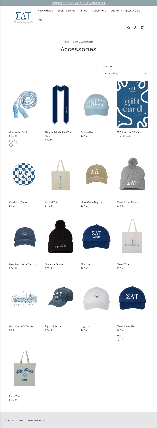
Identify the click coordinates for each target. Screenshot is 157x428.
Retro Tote (14, 396)
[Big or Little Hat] (60, 298)
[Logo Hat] (96, 298)
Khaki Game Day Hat (92, 202)
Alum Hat (86, 264)
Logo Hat (85, 326)
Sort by (107, 66)
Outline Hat (87, 132)
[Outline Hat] (96, 104)
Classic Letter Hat (126, 326)
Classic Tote (123, 264)
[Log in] (135, 27)
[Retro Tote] (24, 368)
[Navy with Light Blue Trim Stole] (60, 104)
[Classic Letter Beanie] (132, 174)
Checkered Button (18, 202)
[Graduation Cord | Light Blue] (11, 144)
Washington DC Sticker (21, 326)
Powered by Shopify (36, 420)
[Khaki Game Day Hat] (96, 174)
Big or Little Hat (53, 326)
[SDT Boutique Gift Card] (132, 104)
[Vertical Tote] (60, 174)
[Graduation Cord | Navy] (16, 144)
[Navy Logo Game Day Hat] (24, 236)
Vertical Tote (51, 202)
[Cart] (142, 27)
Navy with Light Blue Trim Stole (58, 134)
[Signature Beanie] (60, 236)
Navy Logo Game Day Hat (22, 264)
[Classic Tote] (132, 236)
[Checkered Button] (24, 174)
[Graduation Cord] (24, 104)
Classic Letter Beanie (127, 202)
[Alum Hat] (96, 236)
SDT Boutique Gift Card (129, 132)
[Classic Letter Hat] (132, 298)
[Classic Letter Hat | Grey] (123, 338)
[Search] (128, 27)
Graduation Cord (18, 132)
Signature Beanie (54, 264)
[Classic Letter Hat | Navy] (118, 338)
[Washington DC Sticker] (24, 298)
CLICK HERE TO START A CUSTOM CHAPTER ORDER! (78, 3)
